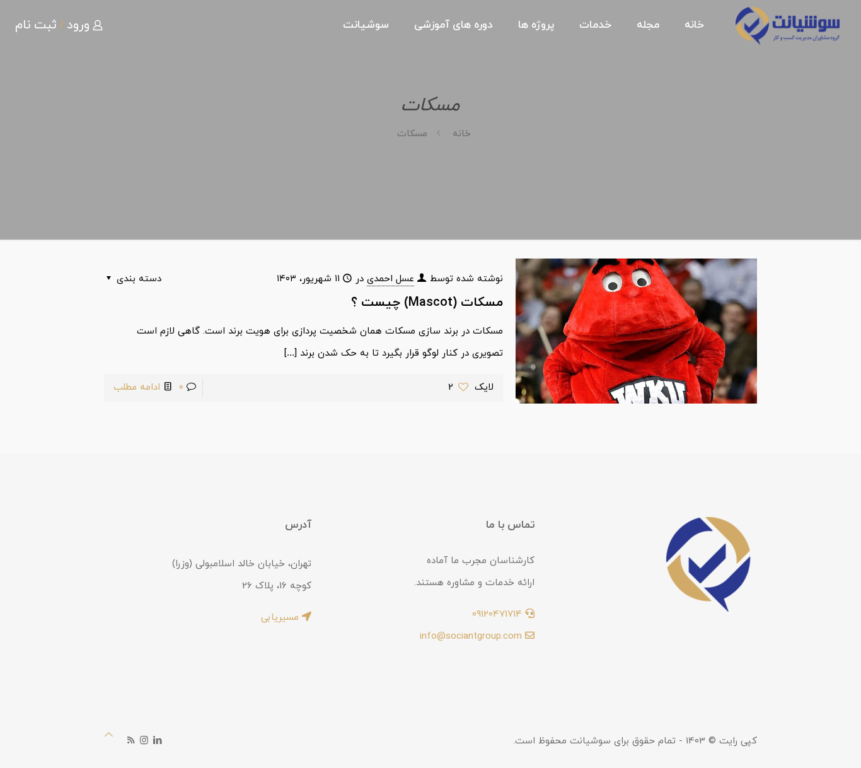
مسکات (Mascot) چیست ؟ (427, 302)
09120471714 (498, 614)
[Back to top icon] (108, 735)
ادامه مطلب (136, 387)
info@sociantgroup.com (472, 636)
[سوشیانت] (788, 25)
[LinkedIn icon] (157, 741)
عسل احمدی (390, 279)
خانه (462, 134)
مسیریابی (281, 617)
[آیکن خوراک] (131, 741)
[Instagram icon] (144, 741)
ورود (78, 25)
